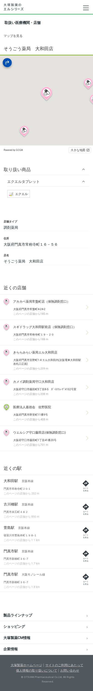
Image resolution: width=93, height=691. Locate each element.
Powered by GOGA (13, 150)
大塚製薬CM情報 (16, 638)
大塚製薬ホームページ (26, 665)
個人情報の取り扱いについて (36, 670)
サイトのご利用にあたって (64, 665)
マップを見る (13, 36)
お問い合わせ (69, 670)
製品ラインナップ (17, 615)
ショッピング (14, 626)
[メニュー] (85, 8)
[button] (46, 169)
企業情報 (10, 649)
